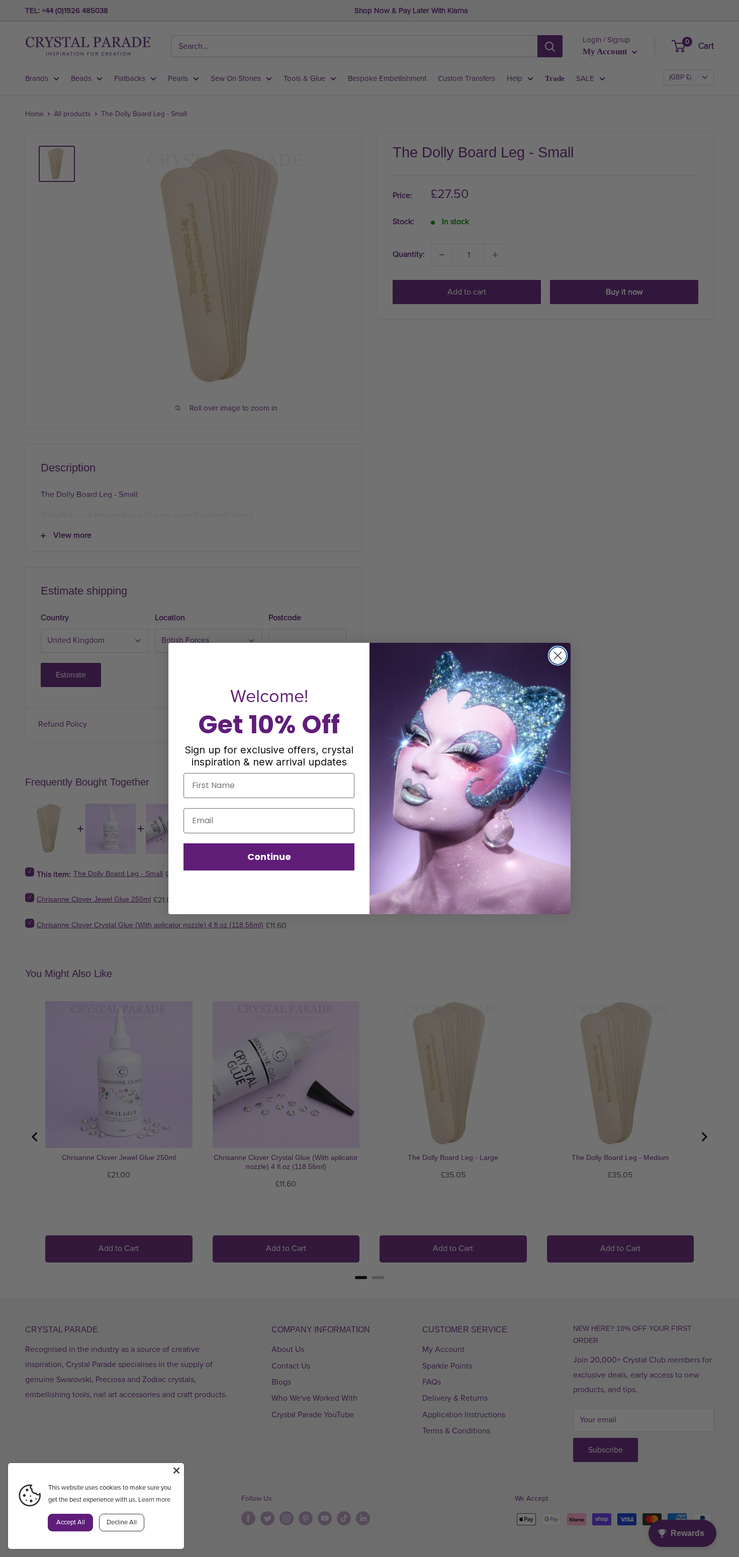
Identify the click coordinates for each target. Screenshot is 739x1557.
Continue (269, 856)
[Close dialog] (558, 655)
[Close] (176, 1471)
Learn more (154, 1500)
